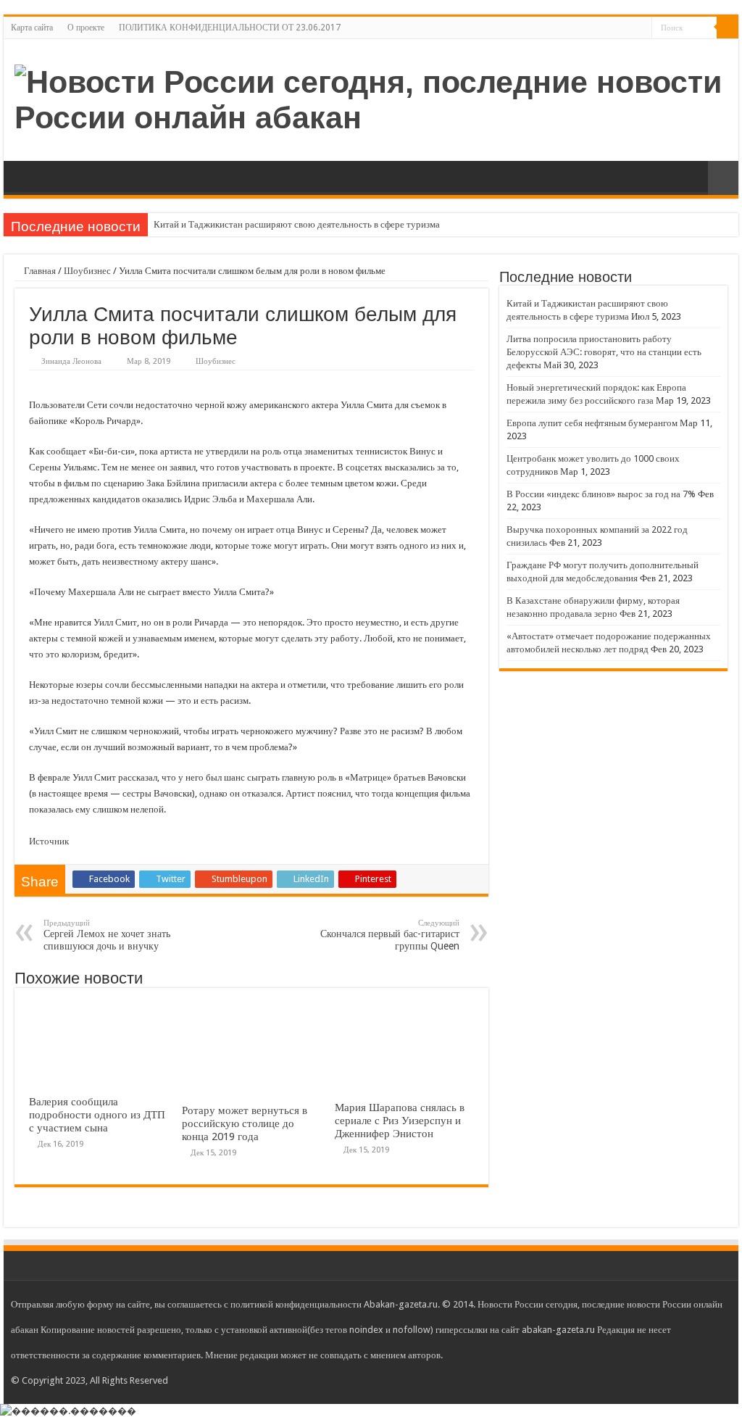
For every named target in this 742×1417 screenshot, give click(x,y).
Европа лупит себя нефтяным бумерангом (592, 422)
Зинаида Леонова (71, 361)
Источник (49, 841)
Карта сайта (32, 27)
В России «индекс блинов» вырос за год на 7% (601, 494)
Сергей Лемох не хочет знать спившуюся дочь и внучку (106, 935)
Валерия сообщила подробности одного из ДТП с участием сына (97, 1114)
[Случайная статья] (723, 178)
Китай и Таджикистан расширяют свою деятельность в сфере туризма (297, 224)
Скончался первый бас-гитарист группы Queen (389, 935)
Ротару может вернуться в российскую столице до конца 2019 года (244, 1123)
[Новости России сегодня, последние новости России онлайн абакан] (371, 97)
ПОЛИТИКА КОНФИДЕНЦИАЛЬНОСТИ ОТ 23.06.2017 (230, 27)
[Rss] (640, 28)
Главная (39, 270)
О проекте (85, 27)
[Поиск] (727, 27)
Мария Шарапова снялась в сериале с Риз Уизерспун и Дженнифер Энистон (399, 1120)
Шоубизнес (87, 270)
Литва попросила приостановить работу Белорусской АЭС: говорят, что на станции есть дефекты (604, 351)
